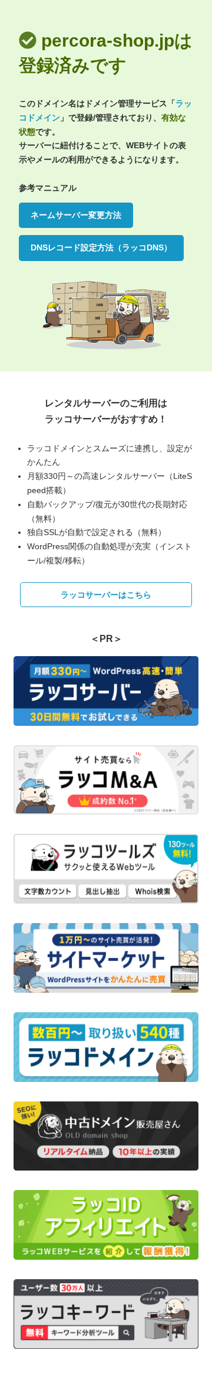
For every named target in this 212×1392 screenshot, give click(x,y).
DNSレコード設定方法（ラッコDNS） (101, 247)
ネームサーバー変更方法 (76, 215)
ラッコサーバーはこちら (106, 594)
